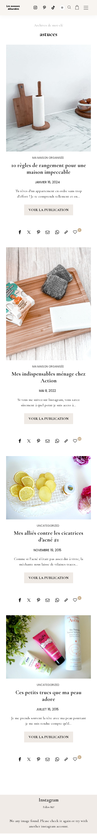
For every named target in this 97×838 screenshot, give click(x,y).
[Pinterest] (44, 7)
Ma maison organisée (48, 157)
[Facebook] (19, 232)
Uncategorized (48, 525)
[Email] (47, 232)
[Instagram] (35, 7)
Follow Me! (48, 807)
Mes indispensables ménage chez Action (48, 377)
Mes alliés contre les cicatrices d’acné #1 (48, 536)
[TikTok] (53, 7)
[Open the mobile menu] (86, 8)
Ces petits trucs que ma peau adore (48, 696)
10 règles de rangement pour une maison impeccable (48, 168)
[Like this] (76, 232)
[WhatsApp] (57, 232)
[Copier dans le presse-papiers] (66, 232)
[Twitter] (29, 232)
